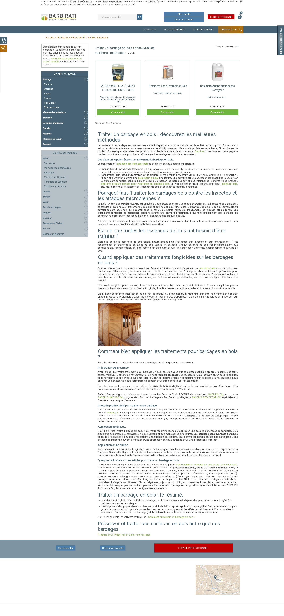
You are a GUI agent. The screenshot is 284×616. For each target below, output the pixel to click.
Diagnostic (229, 29)
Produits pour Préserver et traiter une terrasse (124, 534)
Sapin (47, 93)
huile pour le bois (148, 177)
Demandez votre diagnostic (140, 590)
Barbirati (199, 151)
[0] (240, 18)
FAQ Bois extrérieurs (137, 587)
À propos (165, 578)
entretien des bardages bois (132, 163)
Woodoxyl (112, 412)
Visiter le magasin (169, 593)
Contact (165, 587)
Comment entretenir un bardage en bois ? (171, 516)
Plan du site (166, 590)
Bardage (47, 79)
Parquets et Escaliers (55, 181)
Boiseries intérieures (53, 123)
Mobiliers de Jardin (52, 139)
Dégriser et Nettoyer (53, 233)
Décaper (47, 217)
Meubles (47, 133)
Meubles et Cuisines (55, 177)
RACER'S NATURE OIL (111, 397)
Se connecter (65, 548)
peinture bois (229, 183)
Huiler (46, 158)
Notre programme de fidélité (174, 596)
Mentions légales (169, 572)
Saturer (46, 228)
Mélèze (48, 84)
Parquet (47, 144)
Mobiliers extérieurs (55, 186)
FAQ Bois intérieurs (136, 584)
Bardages (49, 172)
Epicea (47, 98)
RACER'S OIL (215, 394)
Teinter (46, 196)
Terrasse (47, 117)
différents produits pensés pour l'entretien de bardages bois (135, 183)
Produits (150, 29)
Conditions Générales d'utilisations (171, 583)
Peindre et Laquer (52, 207)
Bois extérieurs (203, 29)
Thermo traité (51, 107)
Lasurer (46, 191)
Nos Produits (133, 572)
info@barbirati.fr (56, 588)
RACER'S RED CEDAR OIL (206, 397)
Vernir (46, 202)
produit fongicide (208, 268)
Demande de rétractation (173, 599)
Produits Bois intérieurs (138, 575)
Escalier (47, 128)
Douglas (48, 88)
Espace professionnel (221, 17)
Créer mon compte (184, 19)
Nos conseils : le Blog (137, 581)
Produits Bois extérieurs (139, 578)
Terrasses (49, 163)
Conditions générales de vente (175, 575)
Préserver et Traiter (53, 223)
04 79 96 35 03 (56, 585)
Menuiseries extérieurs (54, 112)
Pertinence (231, 47)
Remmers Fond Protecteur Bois (168, 85)
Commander (118, 112)
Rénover (47, 212)
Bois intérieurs (174, 29)
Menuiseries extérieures (57, 167)
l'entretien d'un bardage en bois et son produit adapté (206, 464)
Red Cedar (50, 102)
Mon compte (184, 14)
